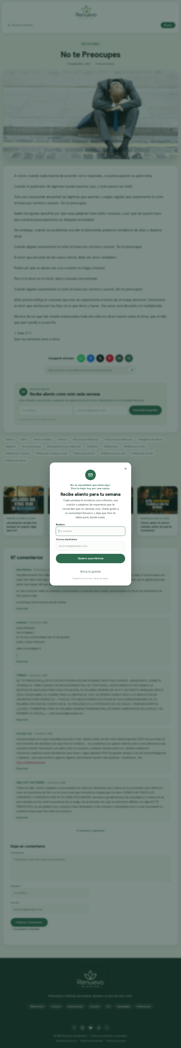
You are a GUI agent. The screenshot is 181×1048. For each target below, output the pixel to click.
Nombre (60, 524)
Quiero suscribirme (90, 558)
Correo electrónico (66, 539)
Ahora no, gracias (90, 571)
